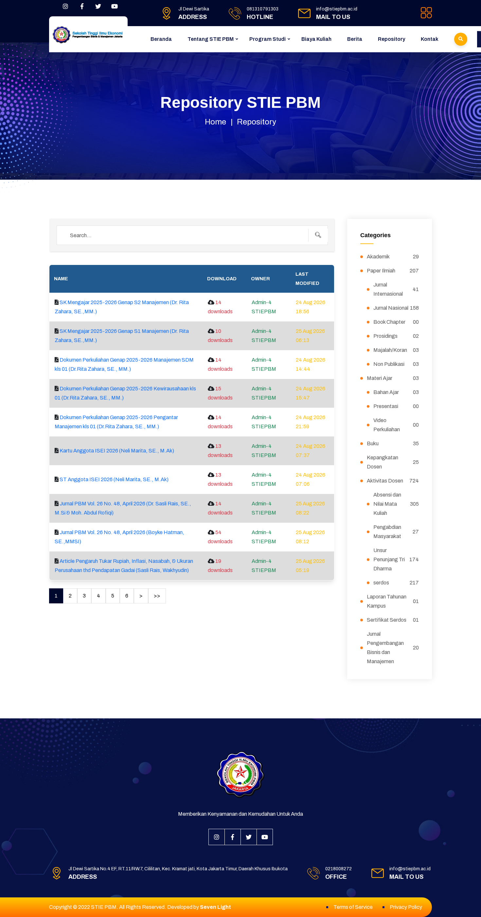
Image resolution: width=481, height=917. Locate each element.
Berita (354, 39)
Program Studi (267, 39)
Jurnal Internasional (396, 289)
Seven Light (215, 907)
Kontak (429, 39)
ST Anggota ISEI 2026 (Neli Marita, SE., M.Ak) (114, 479)
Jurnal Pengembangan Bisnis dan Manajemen (393, 647)
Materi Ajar (393, 378)
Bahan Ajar (396, 392)
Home (215, 122)
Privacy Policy (406, 907)
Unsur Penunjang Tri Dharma (396, 559)
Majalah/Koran (396, 350)
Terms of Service (353, 907)
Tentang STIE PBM (210, 39)
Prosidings (396, 336)
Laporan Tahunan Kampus (393, 601)
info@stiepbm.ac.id (336, 9)
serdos (396, 582)
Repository (391, 39)
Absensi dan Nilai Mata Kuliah (396, 504)
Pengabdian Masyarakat (396, 531)
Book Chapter (396, 322)
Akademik (393, 256)
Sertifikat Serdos (393, 620)
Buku (393, 443)
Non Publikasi (396, 364)
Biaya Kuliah (316, 39)
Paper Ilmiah (393, 270)
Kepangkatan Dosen (393, 462)
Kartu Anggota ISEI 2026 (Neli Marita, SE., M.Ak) (117, 450)
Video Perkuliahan (396, 425)
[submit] (318, 235)
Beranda (161, 39)
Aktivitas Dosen (393, 480)
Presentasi (396, 406)
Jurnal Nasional (396, 308)
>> (157, 595)
